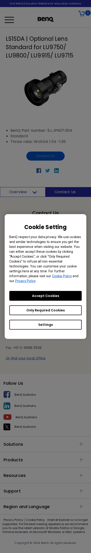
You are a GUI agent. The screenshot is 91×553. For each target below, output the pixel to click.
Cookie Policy (62, 276)
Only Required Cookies (45, 310)
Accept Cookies (45, 295)
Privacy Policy (25, 281)
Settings (45, 324)
